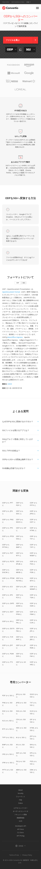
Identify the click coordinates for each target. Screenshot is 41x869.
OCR (20, 821)
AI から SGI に (21, 737)
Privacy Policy (27, 855)
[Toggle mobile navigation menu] (37, 8)
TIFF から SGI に (8, 737)
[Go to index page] (10, 7)
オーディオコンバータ (20, 811)
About (20, 790)
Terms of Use (14, 855)
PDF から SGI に (8, 695)
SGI (24, 283)
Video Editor (5, 2)
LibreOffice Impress (15, 337)
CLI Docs (20, 832)
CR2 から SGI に (8, 754)
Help (20, 800)
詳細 (27, 2)
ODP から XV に (8, 621)
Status (20, 803)
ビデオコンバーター (20, 808)
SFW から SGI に (8, 763)
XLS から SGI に (8, 721)
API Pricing (20, 836)
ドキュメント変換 (20, 814)
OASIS (10, 384)
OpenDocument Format (11, 292)
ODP (17, 283)
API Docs (20, 829)
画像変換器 (20, 818)
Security (20, 793)
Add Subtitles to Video (17, 2)
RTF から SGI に (8, 729)
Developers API (20, 826)
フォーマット (20, 796)
